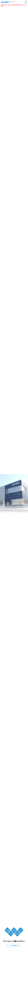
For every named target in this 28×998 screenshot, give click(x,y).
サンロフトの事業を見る (13, 945)
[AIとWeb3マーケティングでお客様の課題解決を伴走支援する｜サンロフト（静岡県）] (5, 2)
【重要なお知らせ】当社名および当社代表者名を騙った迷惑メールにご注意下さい (14, 5)
